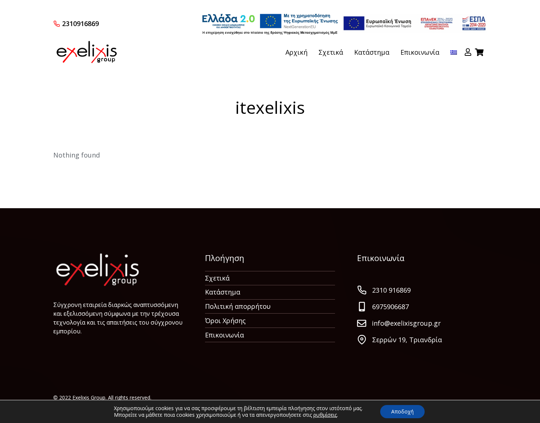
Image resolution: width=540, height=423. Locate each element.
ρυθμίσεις (325, 415)
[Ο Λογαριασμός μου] (468, 52)
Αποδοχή (402, 411)
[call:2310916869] (56, 23)
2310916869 (80, 23)
